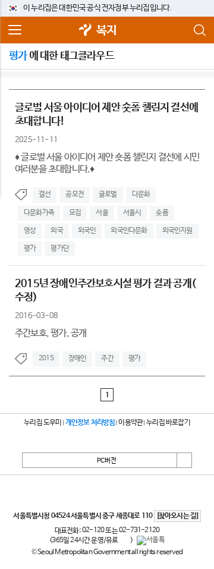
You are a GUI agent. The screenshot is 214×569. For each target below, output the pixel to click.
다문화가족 (39, 213)
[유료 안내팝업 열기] (124, 540)
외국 (56, 231)
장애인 (77, 358)
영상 (30, 231)
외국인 (87, 231)
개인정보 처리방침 (90, 423)
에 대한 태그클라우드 (61, 56)
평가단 (60, 248)
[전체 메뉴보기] (15, 30)
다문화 (141, 194)
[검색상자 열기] (199, 30)
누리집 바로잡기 (168, 423)
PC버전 (107, 460)
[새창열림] (86, 30)
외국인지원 (177, 231)
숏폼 (162, 213)
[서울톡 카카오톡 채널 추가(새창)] (151, 540)
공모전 (74, 194)
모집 (75, 213)
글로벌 (108, 194)
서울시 (132, 213)
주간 (107, 358)
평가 (30, 248)
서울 (102, 213)
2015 (46, 358)
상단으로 (184, 460)
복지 (106, 30)
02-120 (93, 530)
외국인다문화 (129, 231)
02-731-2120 (139, 530)
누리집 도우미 (42, 423)
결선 (45, 194)
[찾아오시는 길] (177, 516)
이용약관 (130, 423)
